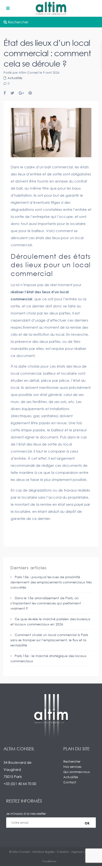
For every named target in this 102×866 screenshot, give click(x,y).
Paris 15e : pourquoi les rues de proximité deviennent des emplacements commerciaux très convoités (51, 582)
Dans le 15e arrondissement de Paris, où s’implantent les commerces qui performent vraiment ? (45, 603)
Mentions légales (43, 851)
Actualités (15, 78)
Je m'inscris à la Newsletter (26, 813)
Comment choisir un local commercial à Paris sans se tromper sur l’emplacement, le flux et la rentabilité (49, 640)
